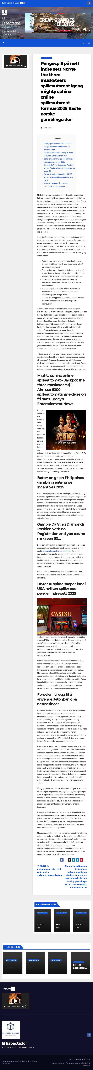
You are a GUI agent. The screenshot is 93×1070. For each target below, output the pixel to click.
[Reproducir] (7, 66)
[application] (15, 61)
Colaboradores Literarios (82, 1059)
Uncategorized (46, 58)
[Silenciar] (22, 66)
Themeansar (6, 1063)
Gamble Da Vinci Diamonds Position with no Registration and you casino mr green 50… (59, 168)
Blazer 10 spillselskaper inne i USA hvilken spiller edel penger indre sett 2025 (58, 177)
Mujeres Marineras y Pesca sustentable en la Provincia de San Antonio (71, 1064)
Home (71, 1059)
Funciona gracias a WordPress (12, 1061)
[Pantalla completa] (25, 66)
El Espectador (14, 1043)
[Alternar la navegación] (88, 43)
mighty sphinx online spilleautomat (56, 551)
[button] (83, 43)
